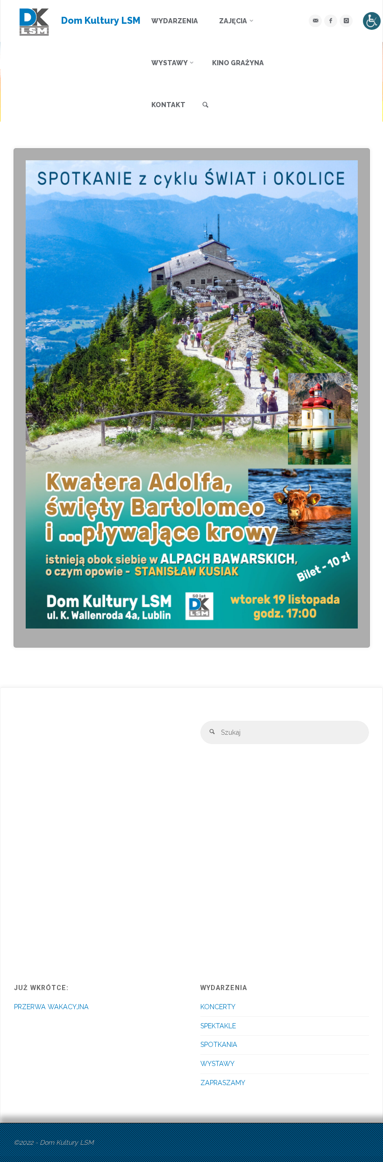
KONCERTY (217, 1007)
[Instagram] (346, 20)
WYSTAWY (217, 1063)
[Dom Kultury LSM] (34, 21)
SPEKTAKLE (218, 1026)
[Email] (315, 20)
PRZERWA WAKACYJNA (51, 1007)
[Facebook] (330, 20)
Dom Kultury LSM (101, 20)
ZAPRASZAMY (222, 1083)
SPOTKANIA (218, 1044)
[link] (206, 105)
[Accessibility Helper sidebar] (372, 21)
